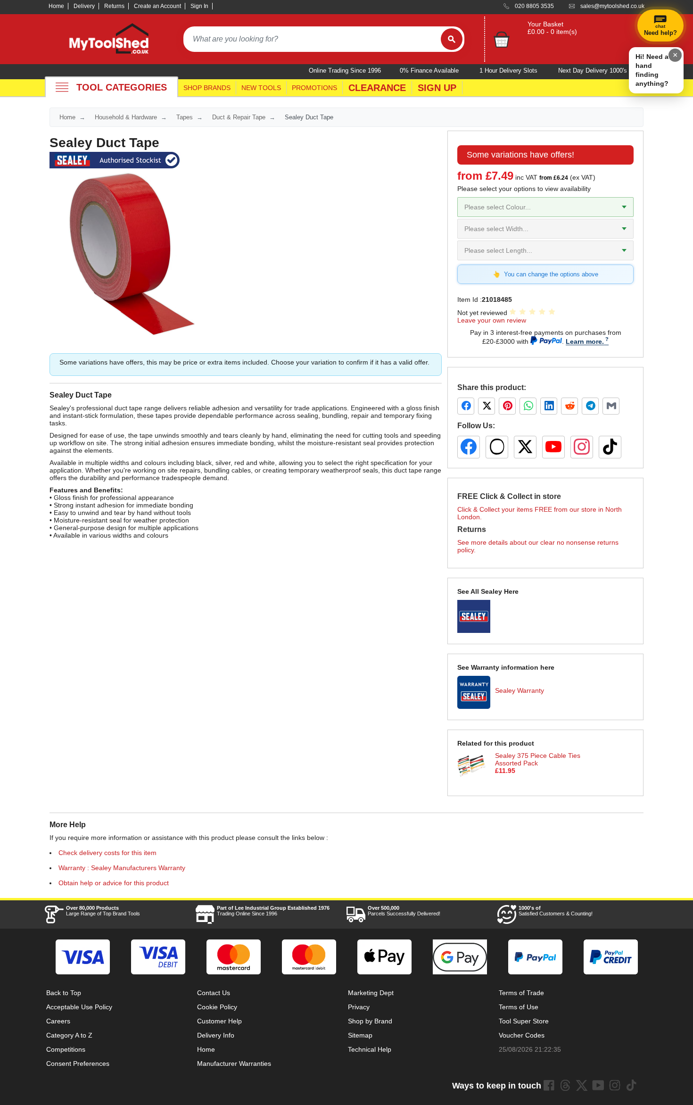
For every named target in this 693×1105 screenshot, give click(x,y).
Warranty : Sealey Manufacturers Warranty (121, 868)
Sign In (199, 6)
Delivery (84, 6)
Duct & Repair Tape (238, 117)
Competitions (65, 1049)
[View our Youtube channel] (598, 1085)
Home (56, 6)
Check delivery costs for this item (107, 852)
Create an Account (157, 6)
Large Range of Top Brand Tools (103, 910)
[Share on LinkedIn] (548, 406)
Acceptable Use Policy (79, 1007)
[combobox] (312, 39)
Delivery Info (215, 1035)
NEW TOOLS (261, 87)
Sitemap (360, 1035)
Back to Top (63, 993)
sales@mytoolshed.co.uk (612, 6)
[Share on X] (486, 406)
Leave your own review (491, 320)
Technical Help (369, 1049)
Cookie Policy (217, 1007)
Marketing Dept (371, 993)
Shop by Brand (370, 1021)
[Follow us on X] (525, 447)
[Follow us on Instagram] (581, 447)
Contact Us (213, 993)
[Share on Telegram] (590, 406)
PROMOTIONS (314, 87)
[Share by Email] (610, 406)
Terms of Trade (521, 993)
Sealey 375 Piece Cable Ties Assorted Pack (537, 759)
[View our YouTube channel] (553, 447)
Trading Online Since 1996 (273, 910)
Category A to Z (69, 1035)
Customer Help (219, 1021)
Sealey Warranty (519, 690)
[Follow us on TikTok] (610, 447)
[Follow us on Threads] (497, 447)
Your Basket (545, 24)
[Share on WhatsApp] (528, 406)
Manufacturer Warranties (234, 1063)
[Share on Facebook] (465, 406)
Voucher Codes (521, 1035)
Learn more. (585, 341)
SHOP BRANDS (207, 87)
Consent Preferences (77, 1063)
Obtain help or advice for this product (113, 883)
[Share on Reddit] (569, 406)
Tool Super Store (524, 1021)
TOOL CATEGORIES (121, 87)
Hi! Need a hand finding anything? (651, 70)
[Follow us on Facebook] (468, 447)
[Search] (451, 39)
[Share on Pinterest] (507, 406)
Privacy (359, 1007)
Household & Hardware (126, 117)
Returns (114, 6)
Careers (58, 1021)
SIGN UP (437, 88)
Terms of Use (518, 1007)
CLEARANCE (377, 88)
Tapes (184, 117)
